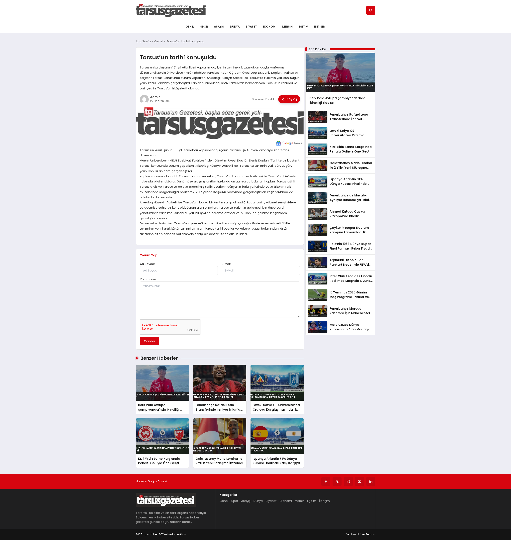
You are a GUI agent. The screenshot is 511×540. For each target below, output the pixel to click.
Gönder (149, 341)
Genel (190, 27)
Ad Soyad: (147, 264)
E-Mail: (226, 264)
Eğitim (303, 27)
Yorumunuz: (148, 279)
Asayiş (219, 27)
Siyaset (251, 27)
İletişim (320, 27)
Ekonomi (269, 27)
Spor (204, 27)
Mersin (287, 27)
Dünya (235, 27)
